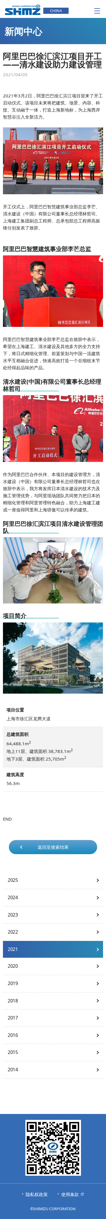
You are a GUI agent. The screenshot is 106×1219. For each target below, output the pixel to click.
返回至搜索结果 (53, 847)
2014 (13, 1069)
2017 (13, 1018)
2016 (13, 1035)
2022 (13, 932)
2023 (13, 915)
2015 (13, 1052)
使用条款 (70, 1194)
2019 (13, 983)
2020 (13, 966)
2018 (13, 1000)
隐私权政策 (37, 1194)
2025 (13, 880)
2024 (13, 897)
